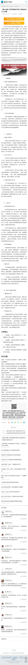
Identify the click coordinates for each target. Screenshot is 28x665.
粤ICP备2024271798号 (14, 662)
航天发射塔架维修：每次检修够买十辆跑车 (12, 487)
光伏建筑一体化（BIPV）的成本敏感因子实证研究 (13, 470)
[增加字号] (19, 14)
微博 (9, 422)
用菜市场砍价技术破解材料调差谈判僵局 (11, 501)
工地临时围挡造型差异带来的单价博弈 (15, 433)
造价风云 (11, 6)
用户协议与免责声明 (6, 657)
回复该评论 (24, 518)
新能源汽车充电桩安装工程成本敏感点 (11, 455)
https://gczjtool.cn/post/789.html (14, 418)
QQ (12, 422)
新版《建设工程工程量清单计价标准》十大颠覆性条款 (14, 476)
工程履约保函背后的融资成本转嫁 (10, 482)
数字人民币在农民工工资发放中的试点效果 (12, 496)
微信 (15, 422)
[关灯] (26, 661)
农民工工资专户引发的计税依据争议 (10, 491)
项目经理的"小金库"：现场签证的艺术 (11, 464)
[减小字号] (21, 14)
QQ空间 (21, 422)
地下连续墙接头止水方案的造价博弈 (10, 450)
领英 (24, 422)
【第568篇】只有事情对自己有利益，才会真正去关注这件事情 (13, 444)
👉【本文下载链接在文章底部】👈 (14, 23)
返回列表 (13, 427)
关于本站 (22, 657)
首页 (7, 6)
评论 (15, 650)
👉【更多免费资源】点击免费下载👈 (14, 19)
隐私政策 (15, 657)
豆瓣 (18, 422)
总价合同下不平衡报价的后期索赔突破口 (11, 459)
